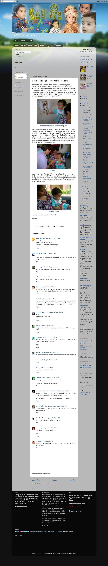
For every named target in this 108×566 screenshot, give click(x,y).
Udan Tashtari (40, 352)
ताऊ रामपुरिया (39, 337)
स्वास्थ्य (30, 46)
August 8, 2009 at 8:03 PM (56, 312)
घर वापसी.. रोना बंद (54, 211)
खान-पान (23, 46)
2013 (83, 98)
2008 (83, 199)
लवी (37, 367)
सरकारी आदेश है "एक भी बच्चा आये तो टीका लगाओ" (87, 168)
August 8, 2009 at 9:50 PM (51, 352)
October (85, 112)
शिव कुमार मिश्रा (84, 305)
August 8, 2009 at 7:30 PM (59, 267)
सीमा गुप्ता (82, 292)
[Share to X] (60, 226)
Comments (20, 77)
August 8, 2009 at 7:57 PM (47, 298)
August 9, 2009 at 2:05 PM (54, 418)
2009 (83, 105)
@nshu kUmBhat (40, 238)
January (85, 196)
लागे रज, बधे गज (86, 136)
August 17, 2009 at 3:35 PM (45, 441)
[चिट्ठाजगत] (18, 531)
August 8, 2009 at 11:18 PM (45, 367)
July (84, 181)
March (85, 191)
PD (36, 441)
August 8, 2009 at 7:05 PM (50, 253)
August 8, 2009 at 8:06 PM (48, 325)
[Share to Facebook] (62, 226)
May (84, 186)
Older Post (72, 480)
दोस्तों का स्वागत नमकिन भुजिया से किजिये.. (87, 132)
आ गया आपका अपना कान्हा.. (90, 67)
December (86, 107)
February (86, 193)
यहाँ (90, 356)
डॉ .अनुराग (38, 287)
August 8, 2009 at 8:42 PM (50, 337)
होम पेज (16, 46)
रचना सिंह (82, 249)
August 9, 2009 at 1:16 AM (53, 377)
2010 (83, 103)
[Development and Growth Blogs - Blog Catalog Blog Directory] (45, 531)
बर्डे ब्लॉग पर (82, 343)
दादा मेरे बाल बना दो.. (87, 138)
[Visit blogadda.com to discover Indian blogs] (24, 531)
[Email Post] (54, 226)
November (86, 110)
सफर (36, 46)
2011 (83, 101)
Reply (37, 248)
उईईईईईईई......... (54, 170)
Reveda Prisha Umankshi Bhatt (45, 391)
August (85, 117)
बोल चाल (42, 46)
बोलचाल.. (23, 40)
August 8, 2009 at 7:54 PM (48, 287)
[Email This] (57, 226)
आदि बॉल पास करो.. (84, 63)
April (84, 188)
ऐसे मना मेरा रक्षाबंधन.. (87, 174)
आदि (37, 277)
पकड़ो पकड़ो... (86, 176)
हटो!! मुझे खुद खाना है (87, 152)
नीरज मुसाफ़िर (39, 253)
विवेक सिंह (38, 325)
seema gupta (39, 427)
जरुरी (73, 174)
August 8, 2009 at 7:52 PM (45, 277)
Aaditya (42, 226)
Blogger (74, 553)
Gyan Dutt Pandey (41, 418)
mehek (38, 298)
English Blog (50, 46)
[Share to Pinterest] (63, 226)
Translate (20, 56)
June (84, 184)
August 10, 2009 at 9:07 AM (51, 427)
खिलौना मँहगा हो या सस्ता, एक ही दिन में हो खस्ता (88, 156)
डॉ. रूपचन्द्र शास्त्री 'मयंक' (42, 312)
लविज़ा (81, 345)
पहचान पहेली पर (83, 349)
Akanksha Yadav (40, 377)
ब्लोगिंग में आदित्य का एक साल (86, 59)
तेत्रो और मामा (86, 160)
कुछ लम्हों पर (82, 347)
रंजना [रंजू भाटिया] (84, 278)
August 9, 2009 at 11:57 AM (61, 391)
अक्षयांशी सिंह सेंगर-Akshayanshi (44, 406)
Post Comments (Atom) (45, 483)
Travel (30, 40)
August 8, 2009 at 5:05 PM (53, 238)
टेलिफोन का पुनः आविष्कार (86, 149)
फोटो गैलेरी (58, 46)
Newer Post (36, 480)
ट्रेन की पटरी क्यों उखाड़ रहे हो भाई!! (90, 77)
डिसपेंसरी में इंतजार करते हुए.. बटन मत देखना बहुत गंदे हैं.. (54, 126)
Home (16, 40)
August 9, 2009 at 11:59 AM (60, 406)
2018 (83, 96)
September (86, 115)
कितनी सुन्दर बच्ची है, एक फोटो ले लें (89, 85)
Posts (18, 74)
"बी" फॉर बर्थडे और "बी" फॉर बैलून (88, 127)
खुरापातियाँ (85, 171)
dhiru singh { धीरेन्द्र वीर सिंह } (44, 267)
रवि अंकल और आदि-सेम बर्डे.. (86, 341)
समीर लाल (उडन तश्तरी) (86, 285)
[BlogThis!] (59, 226)
